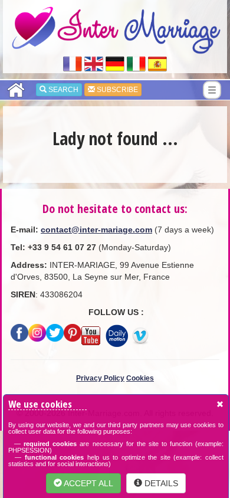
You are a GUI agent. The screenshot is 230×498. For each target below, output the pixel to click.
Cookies (140, 378)
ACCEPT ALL (87, 483)
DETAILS (160, 483)
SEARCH (62, 90)
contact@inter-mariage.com (96, 229)
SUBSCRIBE (116, 90)
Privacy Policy (100, 378)
